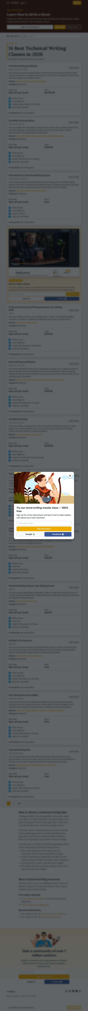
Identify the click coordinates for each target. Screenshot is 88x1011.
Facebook (56, 534)
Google (29, 534)
